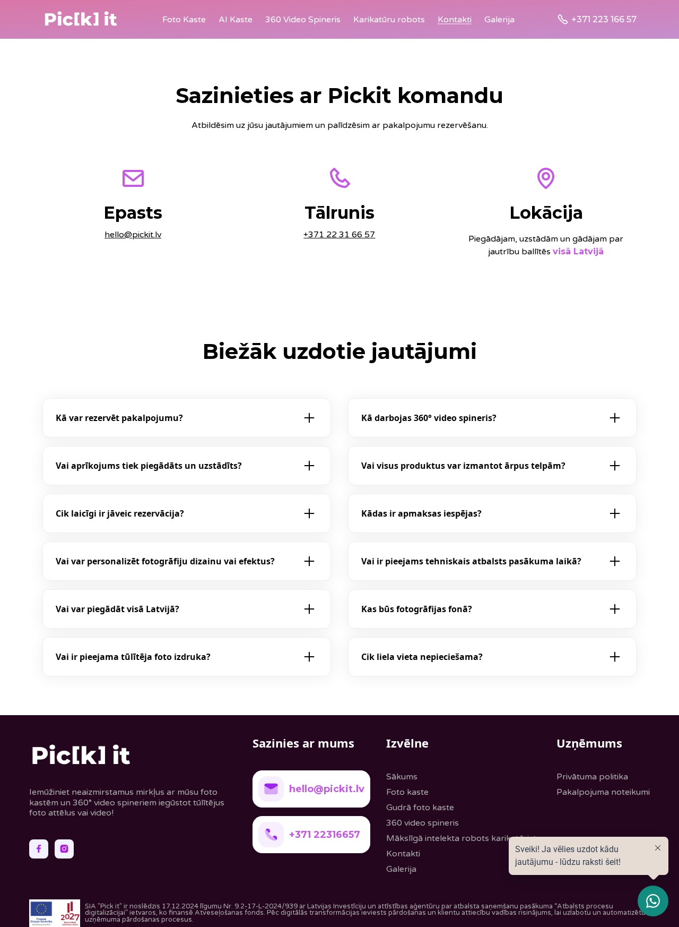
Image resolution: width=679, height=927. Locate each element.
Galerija (499, 19)
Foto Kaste (184, 19)
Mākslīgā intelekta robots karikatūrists (463, 838)
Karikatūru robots (389, 19)
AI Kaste (236, 19)
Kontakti (455, 19)
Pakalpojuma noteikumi (603, 792)
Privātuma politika (592, 776)
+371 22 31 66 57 (339, 234)
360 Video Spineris (303, 19)
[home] (80, 19)
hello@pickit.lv (133, 234)
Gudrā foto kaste (420, 807)
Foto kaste (407, 792)
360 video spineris (422, 823)
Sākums (401, 776)
